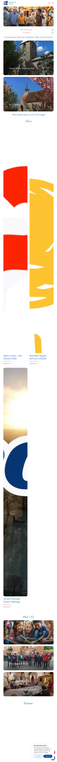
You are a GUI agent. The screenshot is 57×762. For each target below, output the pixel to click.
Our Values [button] (26, 32)
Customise (38, 756)
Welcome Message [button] (26, 29)
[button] (51, 3)
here (43, 115)
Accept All (47, 756)
